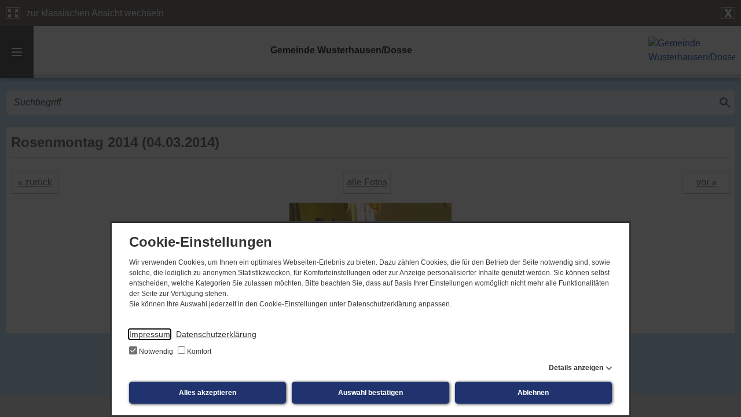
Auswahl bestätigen (370, 393)
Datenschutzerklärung (216, 334)
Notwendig (156, 352)
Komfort (198, 352)
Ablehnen (533, 393)
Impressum (149, 334)
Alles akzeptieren (207, 393)
